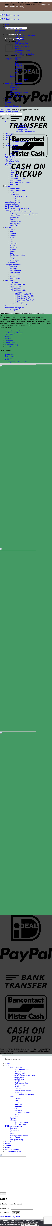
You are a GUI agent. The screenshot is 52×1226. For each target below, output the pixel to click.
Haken (12, 220)
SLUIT (3, 1194)
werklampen (19, 302)
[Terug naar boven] (1, 1055)
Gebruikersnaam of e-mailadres (12, 1204)
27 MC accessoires (17, 149)
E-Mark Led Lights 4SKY (24, 294)
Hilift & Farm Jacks (22, 47)
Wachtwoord (5, 1208)
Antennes (13, 153)
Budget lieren (15, 188)
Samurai (18, 198)
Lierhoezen (14, 177)
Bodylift (17, 41)
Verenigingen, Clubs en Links (16, 362)
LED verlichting (15, 288)
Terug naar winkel (11, 59)
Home (7, 24)
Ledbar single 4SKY (22, 298)
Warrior (17, 72)
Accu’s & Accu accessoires (25, 36)
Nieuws (8, 98)
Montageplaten (15, 181)
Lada (12, 241)
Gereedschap (15, 216)
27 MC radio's (15, 151)
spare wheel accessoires (19, 141)
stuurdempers (15, 274)
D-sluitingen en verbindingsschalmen (24, 214)
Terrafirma (14, 192)
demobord (18, 292)
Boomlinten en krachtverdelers (21, 212)
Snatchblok (14, 184)
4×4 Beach (9, 360)
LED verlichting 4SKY (18, 290)
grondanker (14, 218)
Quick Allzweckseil (12, 206)
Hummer (13, 233)
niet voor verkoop (11, 204)
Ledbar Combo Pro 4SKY (24, 296)
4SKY (17, 67)
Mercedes (13, 247)
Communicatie (20, 34)
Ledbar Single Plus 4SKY (24, 300)
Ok (23, 1225)
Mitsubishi (13, 249)
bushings (13, 269)
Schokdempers (15, 271)
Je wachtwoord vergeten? (10, 1217)
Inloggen (16, 1213)
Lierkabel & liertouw (17, 179)
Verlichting (18, 52)
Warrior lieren (15, 194)
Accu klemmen (20, 126)
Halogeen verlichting (17, 284)
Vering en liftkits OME (13, 265)
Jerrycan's (9, 165)
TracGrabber (10, 263)
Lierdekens (14, 175)
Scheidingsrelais (21, 130)
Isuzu (12, 237)
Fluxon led (14, 282)
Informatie (13, 78)
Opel (11, 253)
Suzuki (12, 257)
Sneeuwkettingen (21, 80)
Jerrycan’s (18, 48)
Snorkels (18, 32)
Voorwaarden (15, 94)
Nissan (12, 251)
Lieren (7, 186)
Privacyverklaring (16, 96)
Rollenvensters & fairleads (20, 182)
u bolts (12, 276)
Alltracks (18, 58)
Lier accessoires (11, 167)
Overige (13, 76)
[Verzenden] (1, 116)
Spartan (18, 200)
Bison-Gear (9, 139)
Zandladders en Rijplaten (24, 54)
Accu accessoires (11, 122)
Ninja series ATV (21, 196)
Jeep (11, 239)
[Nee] (38, 1225)
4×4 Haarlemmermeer (13, 83)
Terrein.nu (9, 358)
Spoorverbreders (21, 81)
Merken (12, 56)
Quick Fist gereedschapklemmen (17, 208)
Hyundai (13, 235)
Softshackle (14, 226)
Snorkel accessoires (17, 255)
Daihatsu (13, 229)
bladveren (13, 267)
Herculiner (18, 63)
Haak (12, 173)
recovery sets (15, 224)
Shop (7, 26)
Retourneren (14, 87)
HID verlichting (15, 286)
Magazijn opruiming (12, 202)
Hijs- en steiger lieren (18, 190)
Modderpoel (9, 354)
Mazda (12, 245)
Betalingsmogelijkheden (19, 93)
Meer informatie (31, 1225)
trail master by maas (22, 70)
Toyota (12, 259)
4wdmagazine (10, 356)
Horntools (18, 65)
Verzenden (14, 89)
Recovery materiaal (22, 30)
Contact (8, 102)
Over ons (13, 85)
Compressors (20, 45)
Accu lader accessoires (23, 128)
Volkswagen (14, 261)
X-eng (17, 74)
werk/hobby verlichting (18, 304)
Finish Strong (10, 157)
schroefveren (15, 272)
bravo (17, 61)
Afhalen (12, 91)
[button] (14, 39)
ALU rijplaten (19, 39)
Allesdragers (19, 37)
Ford (11, 231)
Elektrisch (13, 171)
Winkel (7, 104)
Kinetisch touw (15, 222)
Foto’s (7, 100)
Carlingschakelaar (21, 43)
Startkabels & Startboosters (25, 132)
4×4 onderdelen (16, 28)
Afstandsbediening (17, 169)
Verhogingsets (15, 278)
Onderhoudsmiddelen (23, 50)
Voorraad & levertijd (13, 106)
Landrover (14, 243)
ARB (16, 59)
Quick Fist (18, 69)
